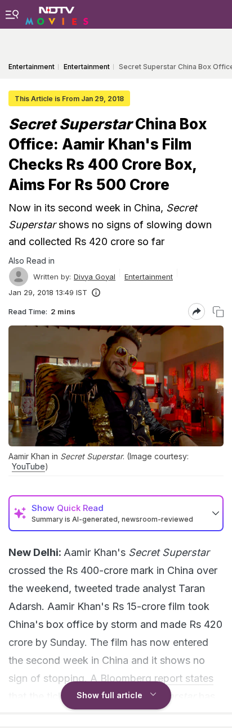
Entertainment (148, 276)
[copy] (218, 311)
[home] (56, 14)
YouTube (28, 466)
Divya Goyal (94, 276)
